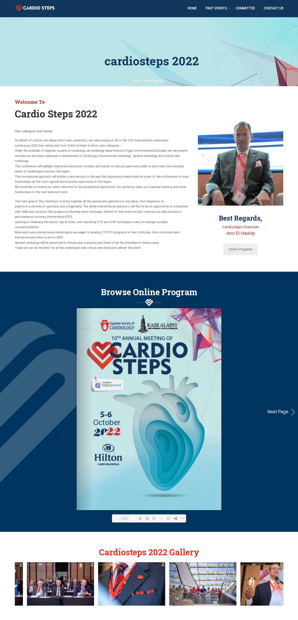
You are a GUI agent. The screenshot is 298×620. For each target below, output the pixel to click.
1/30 (124, 518)
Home (192, 8)
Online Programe (240, 249)
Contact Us (273, 8)
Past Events (216, 8)
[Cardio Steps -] (35, 10)
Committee (245, 8)
